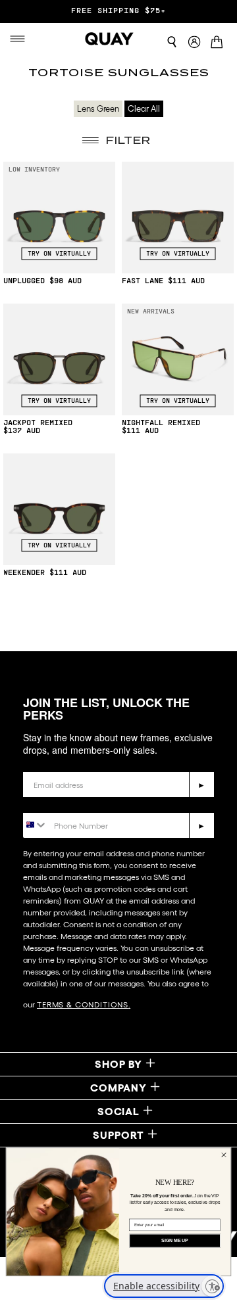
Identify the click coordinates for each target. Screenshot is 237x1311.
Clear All (144, 109)
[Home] (109, 38)
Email (37, 762)
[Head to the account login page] (194, 42)
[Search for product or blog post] (171, 42)
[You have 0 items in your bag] (219, 43)
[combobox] (35, 824)
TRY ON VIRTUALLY (59, 253)
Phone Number (61, 802)
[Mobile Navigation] (17, 38)
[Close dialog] (223, 1155)
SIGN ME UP (174, 1241)
